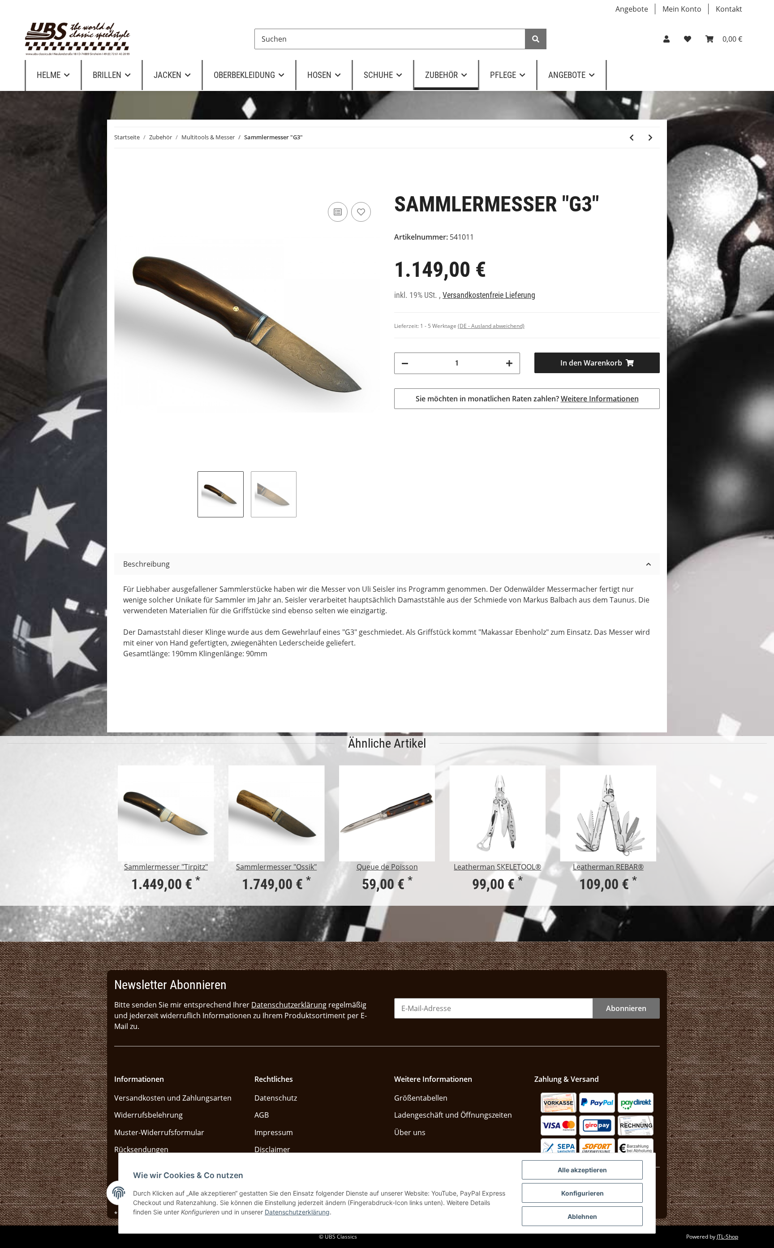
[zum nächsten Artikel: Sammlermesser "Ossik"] (650, 137)
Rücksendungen (141, 1149)
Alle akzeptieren (582, 1170)
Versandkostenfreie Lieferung (489, 295)
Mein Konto (681, 9)
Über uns (410, 1132)
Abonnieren (626, 1008)
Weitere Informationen (600, 399)
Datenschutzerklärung (289, 1005)
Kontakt (729, 9)
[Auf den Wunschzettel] (361, 212)
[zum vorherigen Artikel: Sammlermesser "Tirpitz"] (631, 137)
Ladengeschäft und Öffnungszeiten (453, 1115)
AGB (261, 1115)
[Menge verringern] (405, 363)
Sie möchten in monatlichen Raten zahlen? (527, 399)
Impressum (273, 1132)
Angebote (631, 9)
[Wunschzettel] (687, 39)
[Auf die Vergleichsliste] (338, 212)
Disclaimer (272, 1149)
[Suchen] (535, 39)
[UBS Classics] (78, 39)
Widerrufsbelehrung (148, 1115)
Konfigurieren (582, 1193)
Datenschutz (275, 1098)
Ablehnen (582, 1216)
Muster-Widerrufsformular (159, 1132)
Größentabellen (420, 1098)
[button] (666, 39)
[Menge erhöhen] (509, 363)
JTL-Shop (727, 1236)
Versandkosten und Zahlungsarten (173, 1098)
